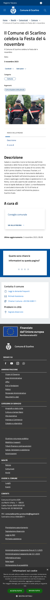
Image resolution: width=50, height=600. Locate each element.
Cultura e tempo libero (14, 412)
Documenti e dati (12, 396)
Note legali (9, 561)
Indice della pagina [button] (15, 132)
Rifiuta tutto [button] (34, 591)
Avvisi (7, 472)
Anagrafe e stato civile (14, 408)
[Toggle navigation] (4, 10)
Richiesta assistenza (13, 538)
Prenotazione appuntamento (16, 527)
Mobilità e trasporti (12, 442)
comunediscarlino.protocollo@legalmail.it (22, 513)
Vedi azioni (20, 68)
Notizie (8, 465)
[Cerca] (45, 10)
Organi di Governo (12, 374)
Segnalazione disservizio (15, 531)
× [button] (47, 570)
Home (5, 20)
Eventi (7, 486)
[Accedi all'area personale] (41, 3)
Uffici (7, 381)
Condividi (8, 68)
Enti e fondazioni (12, 385)
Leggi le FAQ (10, 535)
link (25, 586)
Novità (13, 20)
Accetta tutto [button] (16, 591)
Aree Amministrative (13, 378)
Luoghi (8, 483)
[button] (25, 596)
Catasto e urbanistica (13, 423)
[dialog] (25, 583)
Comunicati (23, 20)
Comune (34, 20)
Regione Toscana (10, 2)
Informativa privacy (13, 557)
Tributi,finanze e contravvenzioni (18, 446)
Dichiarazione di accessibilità (16, 565)
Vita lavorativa (11, 415)
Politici (8, 389)
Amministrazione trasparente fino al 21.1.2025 (23, 550)
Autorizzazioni (11, 453)
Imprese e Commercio (13, 419)
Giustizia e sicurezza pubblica (16, 438)
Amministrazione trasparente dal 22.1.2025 (22, 553)
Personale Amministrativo (15, 393)
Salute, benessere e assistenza (17, 449)
